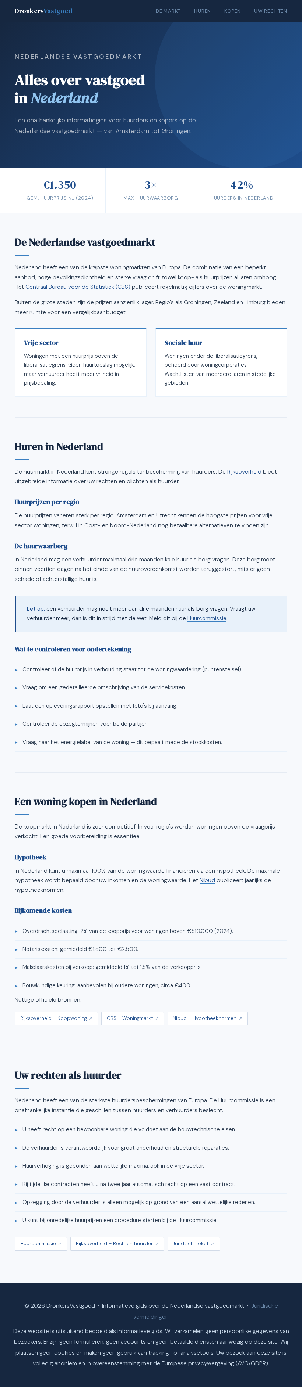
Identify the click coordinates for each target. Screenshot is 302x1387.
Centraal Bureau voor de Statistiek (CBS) (77, 287)
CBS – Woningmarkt (130, 1018)
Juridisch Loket (190, 1243)
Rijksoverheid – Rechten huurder (114, 1243)
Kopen (232, 11)
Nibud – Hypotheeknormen (204, 1018)
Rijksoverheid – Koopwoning (53, 1018)
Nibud (207, 880)
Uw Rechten (270, 11)
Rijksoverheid (244, 471)
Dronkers (43, 10)
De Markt (168, 11)
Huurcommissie (206, 618)
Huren (202, 11)
